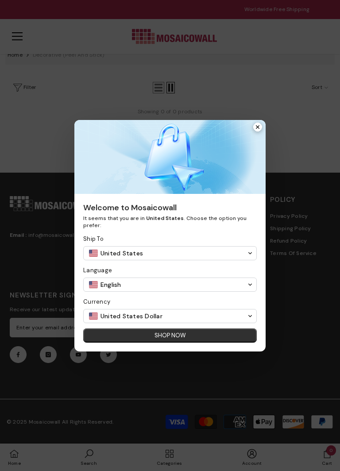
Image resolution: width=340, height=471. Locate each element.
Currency (96, 301)
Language (97, 270)
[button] (170, 253)
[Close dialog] (258, 128)
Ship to (93, 239)
